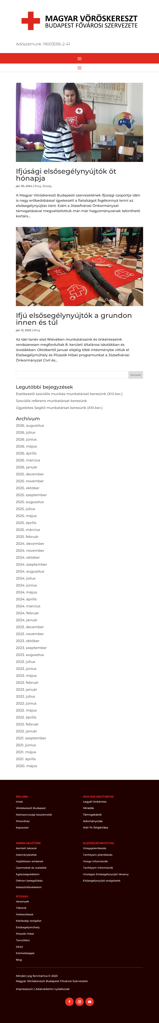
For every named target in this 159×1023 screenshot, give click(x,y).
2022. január (26, 731)
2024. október (28, 557)
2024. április (26, 599)
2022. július (25, 696)
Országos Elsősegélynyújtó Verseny (106, 874)
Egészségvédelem (28, 874)
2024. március (28, 606)
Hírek (19, 801)
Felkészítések (24, 914)
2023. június (26, 669)
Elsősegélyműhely (28, 927)
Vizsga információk (95, 861)
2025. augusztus (30, 502)
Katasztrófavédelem (29, 887)
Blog (38, 186)
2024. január (26, 620)
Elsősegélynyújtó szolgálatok (101, 880)
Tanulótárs (23, 940)
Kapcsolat (22, 827)
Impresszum (24, 989)
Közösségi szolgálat (28, 920)
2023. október (27, 641)
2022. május (26, 710)
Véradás (88, 808)
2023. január (26, 689)
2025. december (30, 474)
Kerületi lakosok (26, 848)
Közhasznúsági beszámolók (34, 814)
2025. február (27, 537)
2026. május (26, 446)
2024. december (30, 544)
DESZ (19, 946)
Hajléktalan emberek (29, 861)
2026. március (28, 460)
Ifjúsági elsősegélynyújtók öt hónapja (66, 174)
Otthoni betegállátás (29, 880)
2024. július (25, 578)
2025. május (26, 516)
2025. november (30, 481)
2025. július (25, 509)
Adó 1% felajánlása (95, 827)
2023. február (27, 682)
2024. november (30, 550)
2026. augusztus (30, 425)
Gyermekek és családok (31, 867)
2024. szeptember (31, 564)
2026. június (26, 439)
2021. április (26, 759)
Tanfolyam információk (98, 867)
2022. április (26, 717)
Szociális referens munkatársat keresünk (51, 401)
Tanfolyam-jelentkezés (97, 854)
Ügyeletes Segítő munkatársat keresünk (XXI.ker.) (59, 408)
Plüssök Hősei (25, 933)
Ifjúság (47, 186)
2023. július (25, 662)
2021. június (26, 745)
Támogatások (92, 814)
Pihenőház (23, 821)
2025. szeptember (31, 495)
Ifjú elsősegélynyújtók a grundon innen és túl (74, 319)
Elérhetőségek (25, 953)
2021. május (26, 752)
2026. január (26, 467)
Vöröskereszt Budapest (31, 808)
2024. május (26, 592)
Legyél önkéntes (94, 801)
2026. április (26, 453)
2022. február (27, 724)
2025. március (28, 530)
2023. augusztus (30, 655)
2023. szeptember (31, 648)
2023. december (30, 627)
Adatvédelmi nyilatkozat (52, 989)
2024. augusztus (30, 571)
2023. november (30, 634)
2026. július (25, 432)
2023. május (26, 676)
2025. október (27, 488)
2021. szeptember (31, 738)
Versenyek (22, 901)
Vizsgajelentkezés (94, 848)
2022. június (26, 703)
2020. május (26, 766)
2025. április (26, 523)
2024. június (26, 585)
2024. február (27, 613)
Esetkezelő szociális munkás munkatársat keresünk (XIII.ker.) (69, 394)
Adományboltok (26, 854)
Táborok (21, 907)
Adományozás (93, 821)
